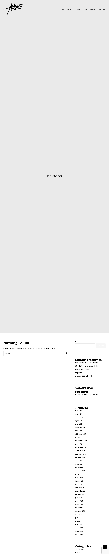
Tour (85, 9)
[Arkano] (13, 9)
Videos (78, 9)
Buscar (77, 342)
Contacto (102, 9)
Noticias (93, 9)
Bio (63, 9)
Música (69, 9)
